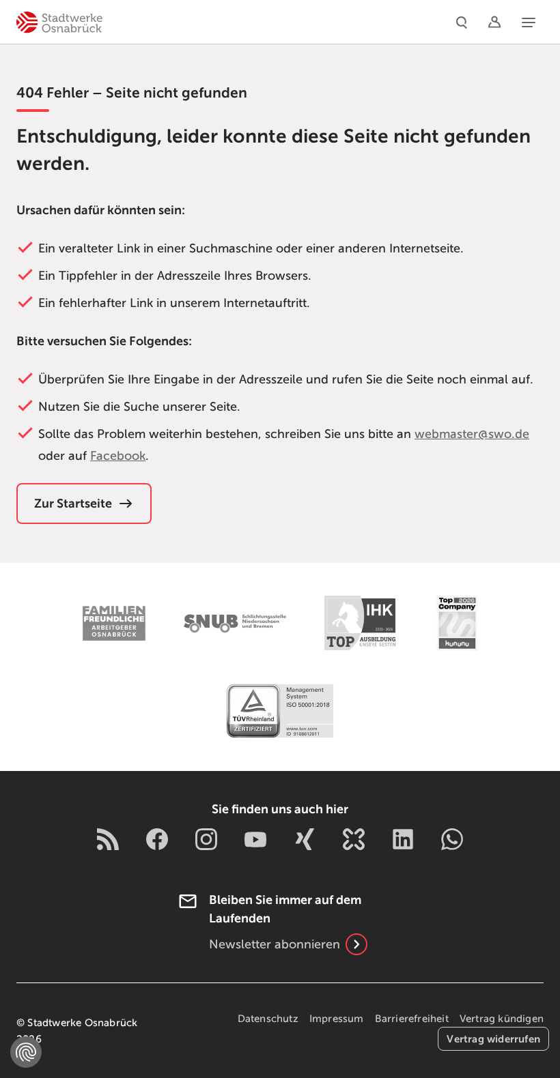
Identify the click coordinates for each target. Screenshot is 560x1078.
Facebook (117, 456)
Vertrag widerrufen (493, 1039)
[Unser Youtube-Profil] (255, 839)
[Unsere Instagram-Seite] (206, 839)
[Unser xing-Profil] (304, 839)
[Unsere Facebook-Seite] (157, 839)
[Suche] (461, 22)
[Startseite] (59, 22)
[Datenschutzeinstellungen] (26, 1052)
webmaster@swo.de (472, 434)
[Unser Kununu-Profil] (354, 839)
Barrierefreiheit (412, 1018)
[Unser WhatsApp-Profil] (452, 839)
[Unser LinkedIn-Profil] (403, 839)
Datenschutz (268, 1018)
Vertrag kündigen (502, 1018)
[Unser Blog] (108, 839)
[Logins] (494, 21)
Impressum (336, 1018)
